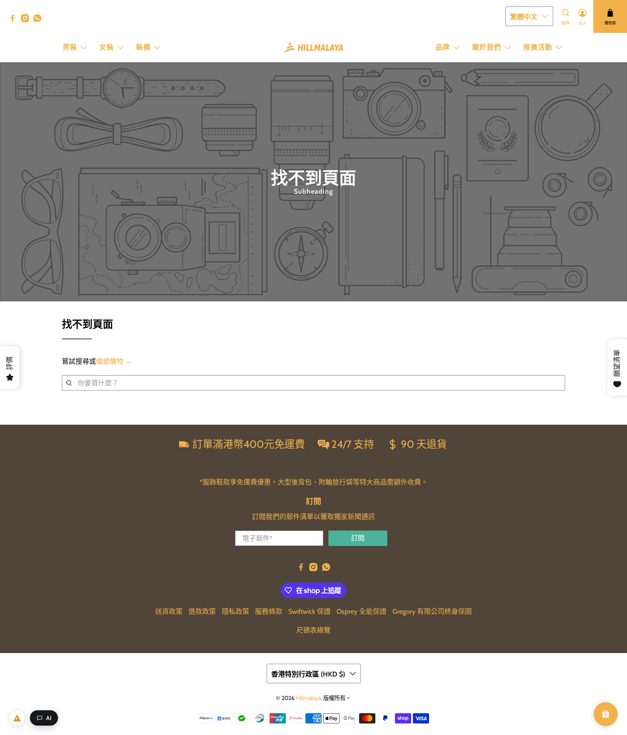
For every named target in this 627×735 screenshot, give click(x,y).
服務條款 (268, 611)
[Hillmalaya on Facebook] (15, 20)
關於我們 (486, 47)
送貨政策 (169, 611)
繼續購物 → (114, 361)
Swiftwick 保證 (309, 611)
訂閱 (358, 538)
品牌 (442, 47)
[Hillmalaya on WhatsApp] (39, 20)
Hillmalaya (308, 697)
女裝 (106, 47)
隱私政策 (235, 611)
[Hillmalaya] (313, 47)
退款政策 (202, 611)
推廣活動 (537, 47)
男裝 (70, 47)
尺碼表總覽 (313, 630)
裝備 (143, 47)
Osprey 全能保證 (361, 611)
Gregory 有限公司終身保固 (432, 611)
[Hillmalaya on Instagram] (27, 20)
